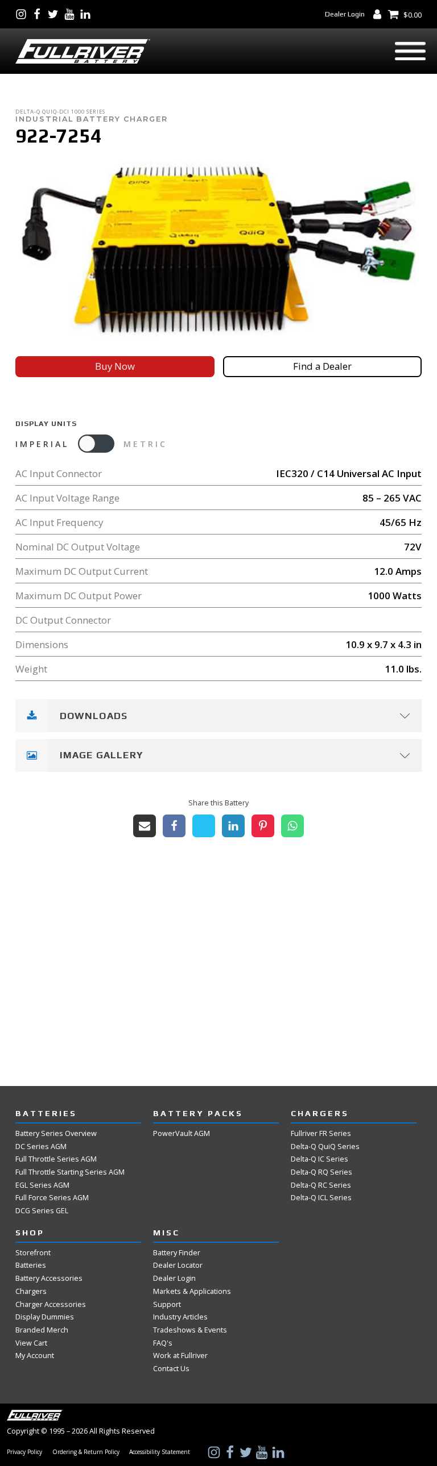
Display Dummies (44, 1316)
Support (167, 1304)
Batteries (30, 1264)
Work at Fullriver (180, 1355)
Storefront (33, 1252)
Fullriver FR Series (321, 1133)
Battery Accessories (49, 1278)
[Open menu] (410, 51)
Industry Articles (180, 1316)
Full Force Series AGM (52, 1197)
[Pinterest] (263, 826)
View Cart (31, 1342)
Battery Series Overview (56, 1133)
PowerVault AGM (181, 1133)
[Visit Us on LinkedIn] (88, 14)
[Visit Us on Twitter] (55, 14)
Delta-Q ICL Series (321, 1197)
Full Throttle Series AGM (56, 1158)
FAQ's (162, 1342)
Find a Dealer (322, 366)
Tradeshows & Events (190, 1329)
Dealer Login (345, 14)
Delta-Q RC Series (321, 1184)
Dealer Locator (178, 1264)
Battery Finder (176, 1252)
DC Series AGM (41, 1146)
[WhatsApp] (292, 826)
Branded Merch (41, 1329)
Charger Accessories (50, 1304)
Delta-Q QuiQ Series (325, 1146)
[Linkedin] (233, 826)
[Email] (144, 826)
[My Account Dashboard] (379, 14)
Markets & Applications (192, 1291)
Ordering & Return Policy (85, 1452)
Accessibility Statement (159, 1452)
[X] (203, 826)
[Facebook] (174, 826)
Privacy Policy (24, 1452)
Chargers (31, 1291)
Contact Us (171, 1368)
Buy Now (115, 366)
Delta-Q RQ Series (321, 1171)
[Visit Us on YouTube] (72, 14)
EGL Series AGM (42, 1184)
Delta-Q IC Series (319, 1158)
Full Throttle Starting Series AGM (70, 1171)
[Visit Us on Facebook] (39, 14)
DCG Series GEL (41, 1210)
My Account (34, 1355)
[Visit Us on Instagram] (23, 14)
